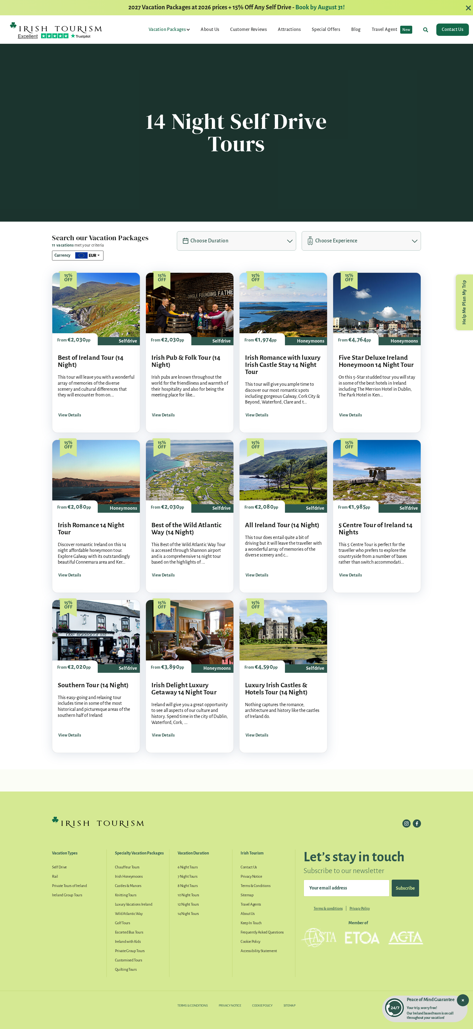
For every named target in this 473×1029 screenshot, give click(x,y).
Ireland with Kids (128, 942)
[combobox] (87, 255)
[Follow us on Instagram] (406, 823)
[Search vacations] (426, 30)
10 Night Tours (188, 895)
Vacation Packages (168, 29)
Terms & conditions (328, 909)
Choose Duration (209, 241)
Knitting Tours (126, 895)
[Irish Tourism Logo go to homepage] (56, 27)
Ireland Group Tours (67, 895)
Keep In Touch (251, 923)
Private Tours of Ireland (69, 886)
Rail (55, 876)
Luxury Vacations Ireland (133, 904)
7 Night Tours (187, 876)
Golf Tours (122, 923)
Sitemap (247, 895)
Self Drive (59, 867)
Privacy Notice (251, 876)
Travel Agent (391, 29)
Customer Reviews (248, 29)
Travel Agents (251, 904)
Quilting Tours (126, 969)
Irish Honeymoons (129, 876)
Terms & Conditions (256, 886)
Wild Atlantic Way (129, 914)
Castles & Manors (128, 886)
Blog (355, 29)
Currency (62, 255)
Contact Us (452, 29)
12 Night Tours (188, 904)
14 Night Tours (188, 914)
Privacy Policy (360, 909)
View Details (69, 415)
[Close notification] (463, 1000)
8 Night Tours (188, 886)
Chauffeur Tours (127, 867)
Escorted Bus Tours (129, 932)
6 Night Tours (188, 867)
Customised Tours (128, 960)
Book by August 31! (320, 7)
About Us (210, 29)
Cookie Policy (250, 942)
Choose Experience (336, 241)
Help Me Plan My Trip (464, 302)
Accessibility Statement (259, 951)
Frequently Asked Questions (262, 932)
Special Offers (326, 29)
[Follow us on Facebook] (417, 823)
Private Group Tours (130, 951)
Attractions (289, 29)
